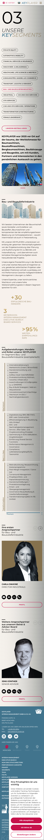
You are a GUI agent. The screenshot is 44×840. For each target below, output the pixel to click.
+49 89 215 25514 (13, 729)
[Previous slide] (35, 528)
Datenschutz (7, 822)
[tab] (23, 189)
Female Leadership (11, 117)
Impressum (6, 820)
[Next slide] (40, 528)
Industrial (8, 95)
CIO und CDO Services (27, 95)
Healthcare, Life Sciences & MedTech (19, 72)
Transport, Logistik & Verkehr (17, 84)
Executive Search (9, 760)
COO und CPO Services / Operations (19, 106)
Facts (4, 775)
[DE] (3, 2)
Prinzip (5, 767)
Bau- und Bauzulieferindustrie (17, 89)
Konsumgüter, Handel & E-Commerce (19, 78)
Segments (6, 770)
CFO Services (9, 100)
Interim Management (10, 757)
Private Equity (9, 50)
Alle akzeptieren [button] (26, 820)
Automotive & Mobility (13, 56)
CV (14, 597)
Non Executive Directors (12, 762)
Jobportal (6, 787)
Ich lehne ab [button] (26, 827)
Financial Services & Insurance (17, 61)
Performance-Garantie (12, 765)
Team (4, 772)
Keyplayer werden (10, 777)
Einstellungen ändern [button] (26, 835)
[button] (41, 3)
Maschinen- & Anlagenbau (15, 67)
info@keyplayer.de (16, 732)
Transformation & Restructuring (18, 112)
